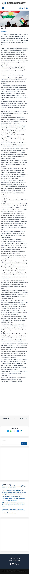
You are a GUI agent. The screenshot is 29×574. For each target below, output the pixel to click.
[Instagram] (20, 8)
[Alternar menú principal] (3, 8)
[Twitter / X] (24, 8)
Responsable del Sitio (14, 560)
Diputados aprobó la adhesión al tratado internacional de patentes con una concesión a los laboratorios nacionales (14, 511)
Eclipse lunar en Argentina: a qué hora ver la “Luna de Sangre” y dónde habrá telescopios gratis (13, 504)
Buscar (3, 440)
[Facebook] (27, 8)
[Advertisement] (14, 398)
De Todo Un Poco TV (14, 558)
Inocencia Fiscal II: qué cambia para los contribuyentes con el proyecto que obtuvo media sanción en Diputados (13, 498)
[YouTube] (22, 8)
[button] (8, 431)
